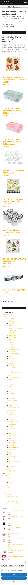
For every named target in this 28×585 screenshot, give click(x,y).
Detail (7, 84)
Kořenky (10, 444)
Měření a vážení (11, 339)
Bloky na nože (13, 330)
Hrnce (9, 459)
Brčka (9, 431)
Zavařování (9, 468)
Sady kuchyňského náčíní (14, 355)
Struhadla (12, 374)
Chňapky (9, 477)
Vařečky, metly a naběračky (14, 377)
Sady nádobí (11, 466)
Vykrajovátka (11, 409)
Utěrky (8, 487)
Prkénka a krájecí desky (13, 353)
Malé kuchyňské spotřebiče (13, 496)
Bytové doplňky (7, 316)
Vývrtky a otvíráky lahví (15, 349)
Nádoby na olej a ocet (13, 447)
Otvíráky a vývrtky (12, 346)
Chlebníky (10, 414)
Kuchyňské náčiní (11, 320)
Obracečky (12, 382)
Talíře (9, 454)
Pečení (8, 395)
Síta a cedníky (11, 358)
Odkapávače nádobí (12, 391)
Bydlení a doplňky (7, 314)
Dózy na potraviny (12, 416)
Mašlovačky (12, 379)
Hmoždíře (10, 323)
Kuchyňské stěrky (12, 337)
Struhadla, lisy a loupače (13, 365)
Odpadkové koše (10, 388)
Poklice (10, 465)
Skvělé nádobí (5, 1)
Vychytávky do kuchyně (13, 498)
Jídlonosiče (10, 417)
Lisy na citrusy (13, 368)
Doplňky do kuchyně (10, 318)
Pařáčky (11, 362)
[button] (26, 563)
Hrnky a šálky (11, 440)
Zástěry (8, 489)
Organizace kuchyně (11, 389)
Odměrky (12, 344)
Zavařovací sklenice (12, 470)
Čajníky (10, 433)
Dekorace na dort (12, 396)
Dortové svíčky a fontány (13, 398)
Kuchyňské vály (11, 402)
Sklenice (10, 452)
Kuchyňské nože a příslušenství (15, 328)
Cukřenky (10, 437)
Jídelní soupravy (12, 442)
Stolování (9, 430)
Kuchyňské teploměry (14, 341)
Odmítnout (14, 578)
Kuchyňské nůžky (12, 335)
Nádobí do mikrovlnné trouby (14, 461)
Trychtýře (12, 363)
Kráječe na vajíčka (14, 327)
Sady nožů (12, 334)
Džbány (10, 438)
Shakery (10, 356)
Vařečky (11, 384)
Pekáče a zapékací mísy (13, 407)
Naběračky (12, 381)
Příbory (10, 451)
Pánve (9, 463)
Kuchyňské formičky (12, 400)
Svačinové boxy (11, 419)
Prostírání (10, 482)
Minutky (11, 342)
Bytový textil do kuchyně (11, 475)
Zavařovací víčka (12, 472)
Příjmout (14, 574)
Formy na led (11, 321)
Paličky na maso (12, 351)
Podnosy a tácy (11, 449)
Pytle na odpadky (11, 410)
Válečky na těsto (12, 376)
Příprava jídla (8, 494)
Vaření (8, 458)
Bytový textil (7, 473)
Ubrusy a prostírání (11, 480)
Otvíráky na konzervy (14, 348)
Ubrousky (9, 479)
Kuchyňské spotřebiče (9, 492)
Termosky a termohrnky (13, 456)
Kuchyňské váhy (13, 499)
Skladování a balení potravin (13, 412)
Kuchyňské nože (13, 332)
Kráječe (10, 325)
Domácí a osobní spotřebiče (9, 491)
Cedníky (11, 360)
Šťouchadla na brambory (15, 372)
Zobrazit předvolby (14, 581)
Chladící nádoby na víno (13, 435)
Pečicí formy (11, 403)
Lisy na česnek (13, 367)
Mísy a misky (11, 445)
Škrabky (11, 370)
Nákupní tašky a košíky (12, 386)
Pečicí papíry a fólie (12, 405)
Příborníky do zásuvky (13, 393)
